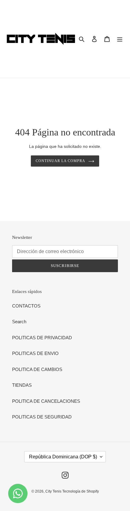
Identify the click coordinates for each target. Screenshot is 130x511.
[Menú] (119, 38)
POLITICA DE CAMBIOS (37, 369)
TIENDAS (22, 385)
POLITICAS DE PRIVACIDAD (42, 337)
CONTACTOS (26, 305)
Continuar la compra (60, 161)
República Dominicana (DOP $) (63, 456)
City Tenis (53, 491)
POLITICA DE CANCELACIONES (46, 401)
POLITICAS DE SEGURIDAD (42, 416)
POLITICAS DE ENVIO (35, 353)
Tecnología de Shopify (80, 491)
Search (19, 321)
